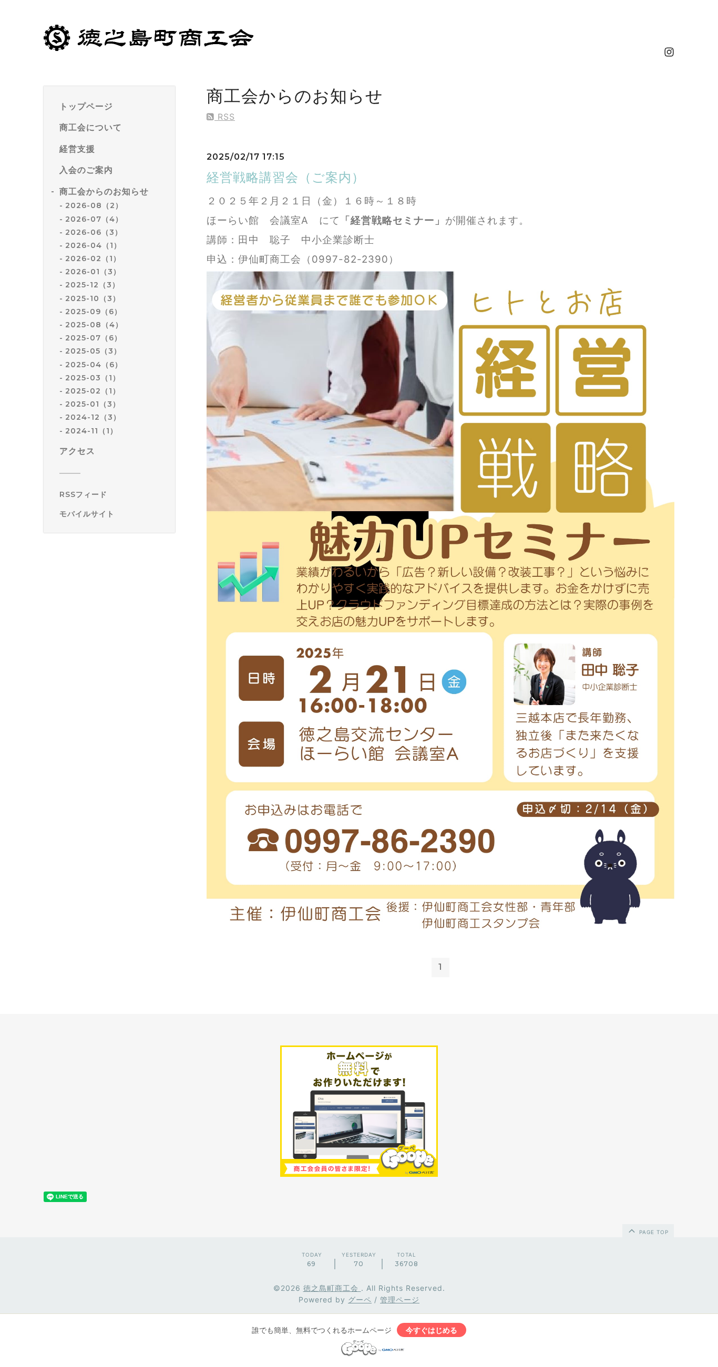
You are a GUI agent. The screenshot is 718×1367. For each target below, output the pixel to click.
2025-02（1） (92, 391)
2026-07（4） (94, 219)
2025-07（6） (93, 338)
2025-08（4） (94, 324)
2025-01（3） (92, 404)
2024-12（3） (93, 417)
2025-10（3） (92, 298)
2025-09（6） (93, 311)
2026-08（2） (94, 206)
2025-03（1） (92, 377)
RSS (224, 116)
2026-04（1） (93, 245)
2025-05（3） (93, 351)
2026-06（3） (93, 232)
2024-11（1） (91, 431)
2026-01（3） (93, 272)
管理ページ (399, 1299)
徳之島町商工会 (332, 1287)
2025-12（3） (92, 285)
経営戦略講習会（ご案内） (286, 177)
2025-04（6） (93, 364)
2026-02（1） (93, 259)
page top (653, 1232)
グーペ (360, 1299)
